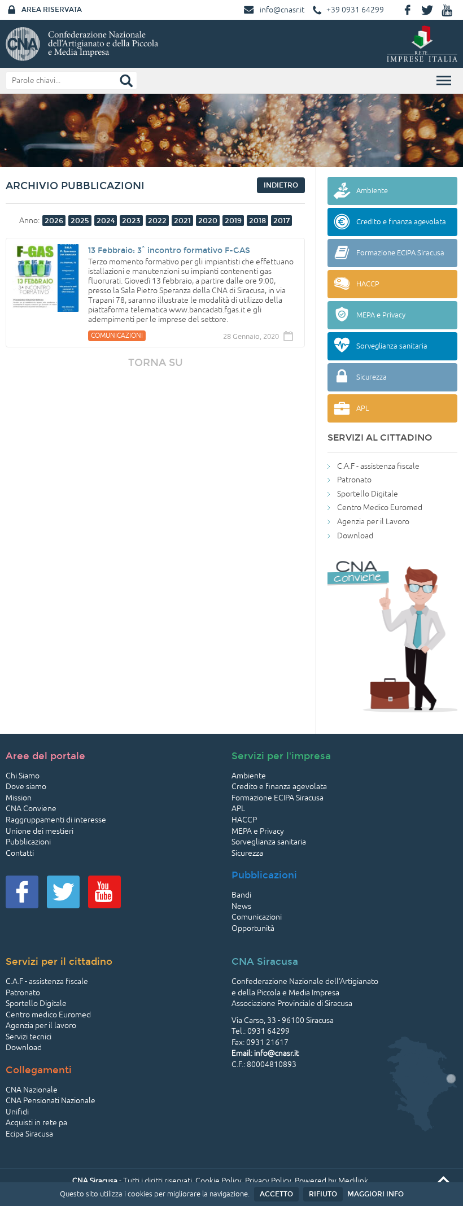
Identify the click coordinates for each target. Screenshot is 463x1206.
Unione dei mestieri (39, 831)
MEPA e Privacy (257, 831)
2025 (80, 220)
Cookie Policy (218, 1181)
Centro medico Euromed (48, 1015)
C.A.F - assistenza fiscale (378, 466)
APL (238, 808)
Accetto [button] (276, 1194)
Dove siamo (26, 786)
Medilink (353, 1181)
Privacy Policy (268, 1181)
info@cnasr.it (282, 10)
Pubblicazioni (28, 842)
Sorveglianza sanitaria (268, 842)
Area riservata (51, 10)
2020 (207, 220)
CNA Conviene (31, 808)
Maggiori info (375, 1194)
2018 (257, 220)
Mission (19, 798)
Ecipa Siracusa (29, 1134)
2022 (157, 220)
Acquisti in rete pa (36, 1122)
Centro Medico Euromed (379, 507)
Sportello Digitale (367, 494)
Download (355, 536)
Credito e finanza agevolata (279, 786)
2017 (281, 220)
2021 (182, 220)
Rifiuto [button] (323, 1194)
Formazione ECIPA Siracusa (277, 798)
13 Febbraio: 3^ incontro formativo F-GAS (169, 250)
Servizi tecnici (28, 1037)
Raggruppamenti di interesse (56, 820)
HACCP (244, 820)
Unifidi (17, 1112)
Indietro (281, 185)
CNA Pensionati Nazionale (50, 1100)
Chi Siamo (23, 776)
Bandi (241, 895)
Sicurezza (247, 853)
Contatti (20, 853)
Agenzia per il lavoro (41, 1025)
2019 (233, 220)
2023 (131, 220)
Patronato (354, 480)
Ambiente (248, 776)
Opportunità (252, 928)
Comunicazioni (256, 917)
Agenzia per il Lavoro (373, 521)
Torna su (155, 362)
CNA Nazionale (32, 1090)
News (241, 906)
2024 (106, 220)
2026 (54, 220)
